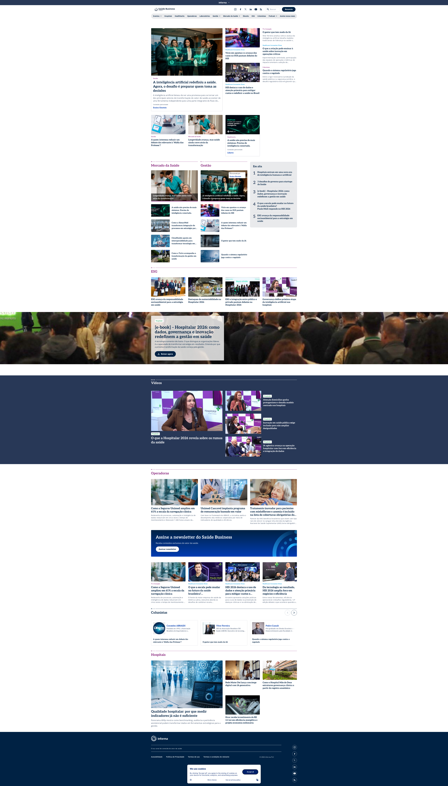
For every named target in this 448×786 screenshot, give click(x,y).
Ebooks (246, 16)
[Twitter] (245, 9)
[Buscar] (268, 9)
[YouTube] (256, 9)
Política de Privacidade (175, 757)
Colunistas (261, 16)
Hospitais (168, 16)
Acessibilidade (156, 757)
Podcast (272, 16)
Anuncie (289, 9)
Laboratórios (205, 16)
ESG (253, 16)
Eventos (156, 16)
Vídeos (156, 383)
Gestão (215, 16)
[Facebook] (240, 9)
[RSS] (261, 9)
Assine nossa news (287, 16)
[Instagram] (235, 9)
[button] (287, 612)
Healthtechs (179, 16)
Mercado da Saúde (230, 16)
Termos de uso (194, 757)
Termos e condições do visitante (216, 757)
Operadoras (192, 16)
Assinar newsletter (167, 549)
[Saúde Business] (164, 9)
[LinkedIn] (250, 9)
